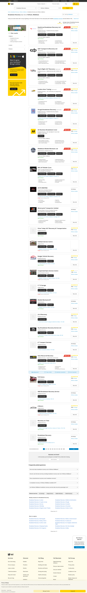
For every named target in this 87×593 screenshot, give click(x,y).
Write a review (74, 30)
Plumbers (25, 565)
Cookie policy (71, 568)
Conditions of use (72, 571)
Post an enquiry (11, 565)
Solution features (57, 573)
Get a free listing (64, 1)
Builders (25, 561)
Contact (55, 576)
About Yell (70, 561)
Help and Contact (12, 574)
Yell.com (9, 1)
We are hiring (11, 578)
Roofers (25, 568)
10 (63, 449)
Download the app (56, 1)
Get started (14, 74)
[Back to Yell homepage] (11, 4)
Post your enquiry (55, 4)
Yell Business (16, 1)
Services (10, 558)
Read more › (76, 18)
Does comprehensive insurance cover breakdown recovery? (43, 478)
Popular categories (41, 4)
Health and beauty (42, 574)
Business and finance (43, 568)
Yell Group (71, 558)
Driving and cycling (42, 571)
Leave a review (11, 568)
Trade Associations (12, 571)
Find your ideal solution (58, 566)
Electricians (25, 571)
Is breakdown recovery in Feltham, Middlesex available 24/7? (43, 482)
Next (74, 449)
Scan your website (57, 569)
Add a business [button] (54, 459)
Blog (66, 4)
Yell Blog (41, 558)
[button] (35, 8)
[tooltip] (60, 8)
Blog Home (40, 561)
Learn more (13, 89)
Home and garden (42, 578)
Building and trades (42, 565)
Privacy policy (71, 565)
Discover (25, 558)
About (54, 579)
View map (17, 28)
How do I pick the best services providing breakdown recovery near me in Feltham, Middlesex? (50, 473)
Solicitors (25, 579)
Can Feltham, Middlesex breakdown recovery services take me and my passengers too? (49, 487)
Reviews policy (71, 574)
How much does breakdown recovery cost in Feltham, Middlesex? (44, 469)
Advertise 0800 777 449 (74, 1)
